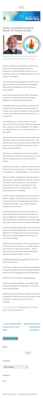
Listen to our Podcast (10, 338)
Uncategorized (23, 307)
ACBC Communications (15, 310)
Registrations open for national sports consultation (32, 327)
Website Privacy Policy (9, 394)
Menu (21, 7)
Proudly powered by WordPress (27, 394)
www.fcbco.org (29, 278)
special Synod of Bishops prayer (16, 259)
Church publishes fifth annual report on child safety (12, 327)
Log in (5, 381)
